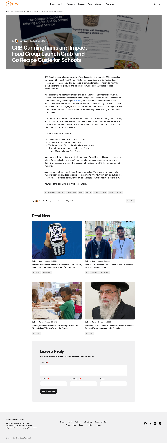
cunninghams (49, 192)
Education (130, 201)
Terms (81, 425)
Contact (98, 425)
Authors (78, 422)
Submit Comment (48, 391)
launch (104, 192)
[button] (155, 4)
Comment (44, 363)
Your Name (44, 379)
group (81, 192)
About (70, 422)
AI (87, 272)
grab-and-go (71, 192)
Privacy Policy (71, 425)
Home (7, 11)
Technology (47, 272)
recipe (111, 192)
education (61, 192)
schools (119, 192)
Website (102, 379)
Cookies (89, 425)
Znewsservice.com (15, 419)
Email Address (75, 379)
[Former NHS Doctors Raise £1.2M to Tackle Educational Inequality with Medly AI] (110, 240)
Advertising (88, 422)
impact (96, 192)
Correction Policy (101, 422)
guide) (88, 192)
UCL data (77, 100)
